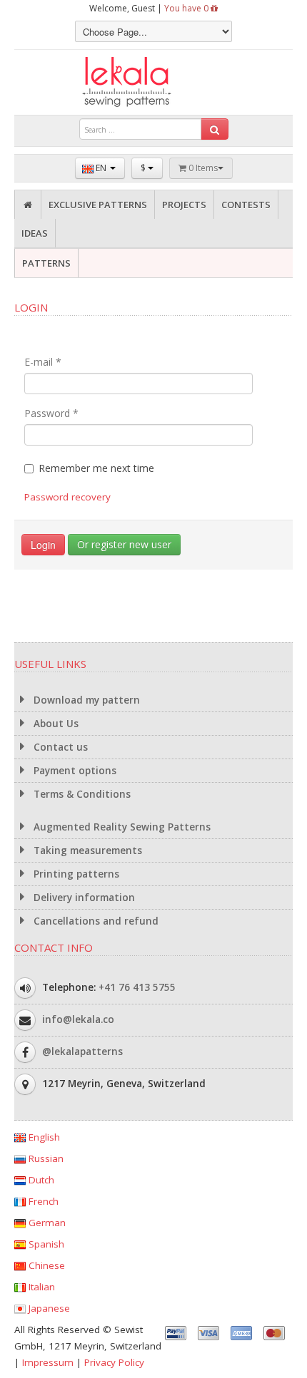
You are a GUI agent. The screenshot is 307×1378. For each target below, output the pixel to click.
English (43, 1137)
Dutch (40, 1179)
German (46, 1222)
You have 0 (187, 8)
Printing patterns (75, 874)
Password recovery (67, 496)
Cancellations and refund (94, 921)
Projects (184, 204)
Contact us (59, 747)
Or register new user (124, 544)
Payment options (73, 770)
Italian (40, 1286)
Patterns (46, 263)
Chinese (45, 1265)
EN (101, 168)
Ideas (34, 233)
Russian (45, 1158)
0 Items (202, 168)
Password (51, 413)
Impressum (48, 1362)
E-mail (42, 362)
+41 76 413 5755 (137, 987)
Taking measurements (86, 850)
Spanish (45, 1244)
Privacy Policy (114, 1362)
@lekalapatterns (82, 1051)
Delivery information (83, 897)
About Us (55, 723)
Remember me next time (96, 468)
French (42, 1201)
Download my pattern (85, 700)
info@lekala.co (78, 1019)
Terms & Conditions (81, 794)
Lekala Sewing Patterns (153, 82)
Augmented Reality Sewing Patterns (121, 827)
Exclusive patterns (98, 204)
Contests (246, 204)
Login (43, 545)
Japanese (48, 1308)
